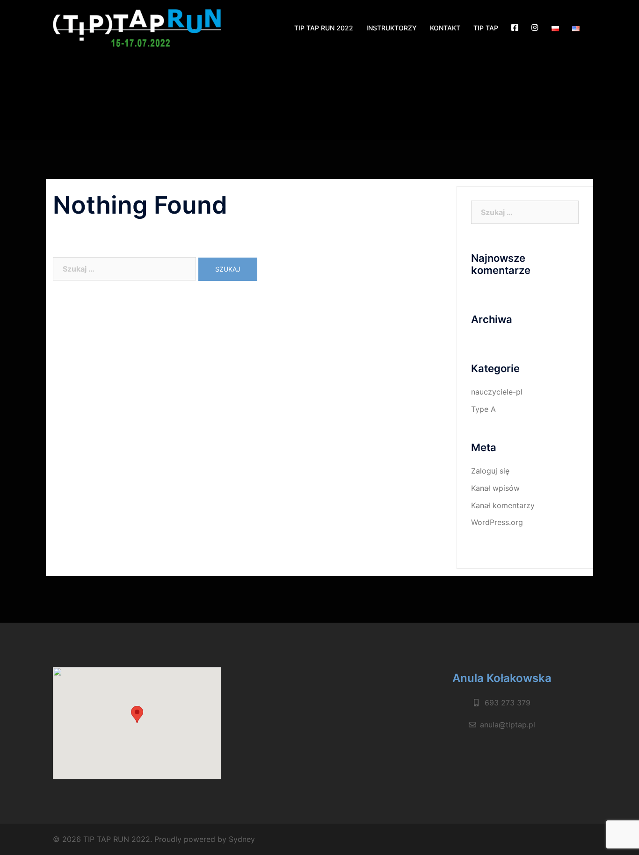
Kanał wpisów (495, 488)
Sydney (242, 839)
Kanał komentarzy (503, 505)
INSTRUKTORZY (391, 28)
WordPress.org (497, 522)
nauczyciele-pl (497, 391)
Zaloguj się (490, 470)
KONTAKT (445, 28)
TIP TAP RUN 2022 (323, 28)
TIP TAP (485, 28)
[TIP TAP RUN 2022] (137, 27)
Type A (483, 409)
